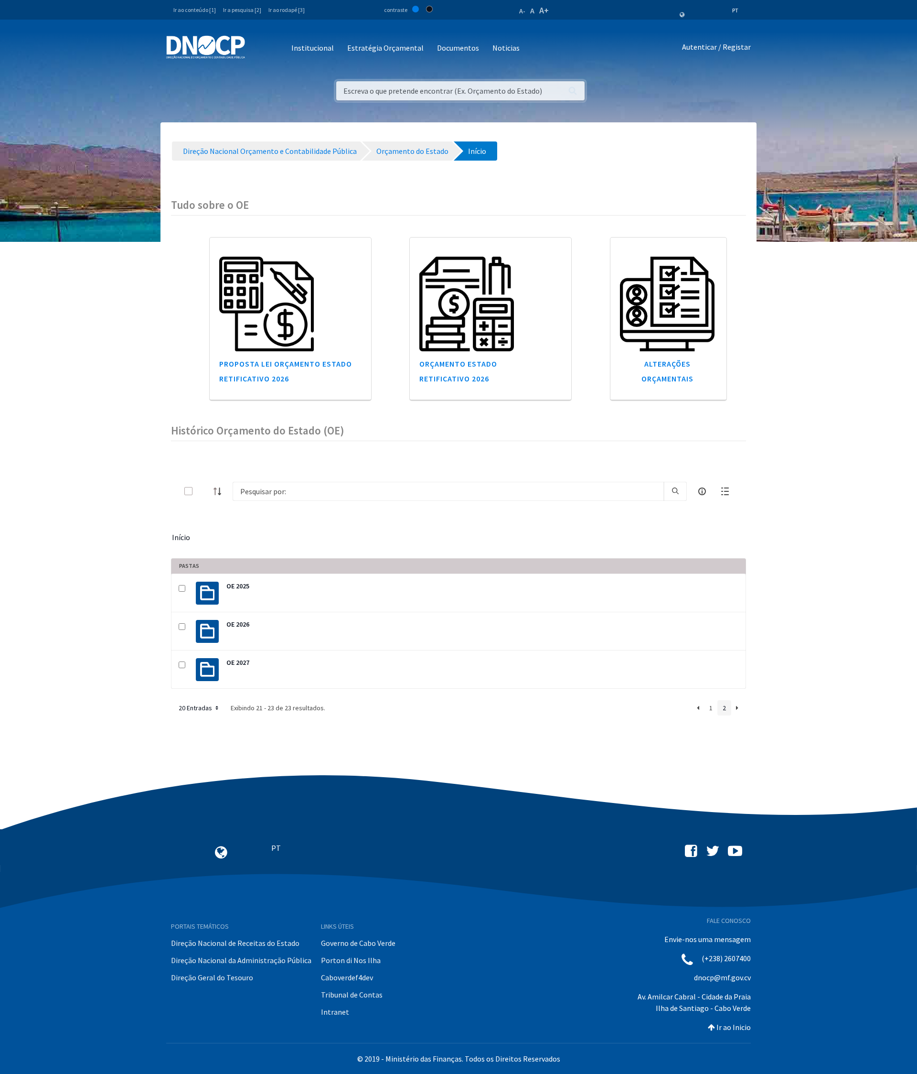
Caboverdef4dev (347, 977)
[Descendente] (220, 491)
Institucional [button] (312, 48)
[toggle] (204, 491)
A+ (544, 10)
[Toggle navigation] (257, 48)
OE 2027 (237, 662)
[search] (675, 491)
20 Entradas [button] (196, 708)
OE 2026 (237, 624)
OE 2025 (237, 586)
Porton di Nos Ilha (351, 960)
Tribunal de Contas (352, 994)
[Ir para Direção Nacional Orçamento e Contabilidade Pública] (205, 47)
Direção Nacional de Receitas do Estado (235, 943)
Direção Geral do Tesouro (212, 977)
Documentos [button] (458, 48)
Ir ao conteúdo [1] (194, 9)
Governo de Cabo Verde (358, 943)
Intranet (335, 1012)
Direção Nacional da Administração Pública (241, 960)
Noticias (506, 48)
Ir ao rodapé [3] (286, 9)
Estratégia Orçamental (385, 48)
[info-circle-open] (702, 491)
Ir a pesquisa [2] (242, 9)
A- (522, 11)
